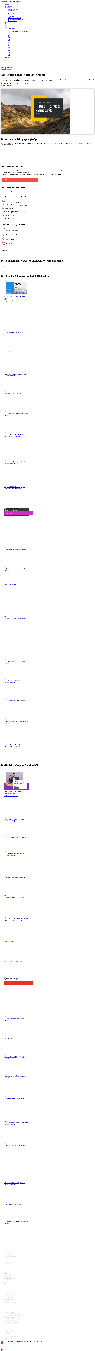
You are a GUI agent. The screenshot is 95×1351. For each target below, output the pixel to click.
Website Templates (13, 9)
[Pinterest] (2, 1350)
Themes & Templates (10, 1288)
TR (9, 49)
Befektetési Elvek (14, 1098)
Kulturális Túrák (14, 877)
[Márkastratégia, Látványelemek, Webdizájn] (16, 790)
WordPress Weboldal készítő (15, 19)
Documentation (8, 1279)
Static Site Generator (10, 1320)
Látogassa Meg (8, 941)
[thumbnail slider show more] (2, 266)
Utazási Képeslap (14, 700)
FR (9, 41)
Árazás (6, 22)
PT (9, 47)
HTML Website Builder (11, 1313)
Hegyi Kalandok (14, 301)
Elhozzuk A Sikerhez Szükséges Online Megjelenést (16, 919)
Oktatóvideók (11, 28)
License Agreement (10, 1256)
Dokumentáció (12, 29)
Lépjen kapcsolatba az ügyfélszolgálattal (18, 31)
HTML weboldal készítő (14, 18)
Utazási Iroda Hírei (15, 549)
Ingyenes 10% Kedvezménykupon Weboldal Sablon (14, 487)
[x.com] (2, 1347)
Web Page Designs (9, 1333)
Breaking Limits (14, 897)
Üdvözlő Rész (8, 644)
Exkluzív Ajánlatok (15, 618)
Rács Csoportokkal (15, 837)
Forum (6, 1281)
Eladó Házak (8, 1039)
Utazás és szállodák (23, 84)
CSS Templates (8, 1297)
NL (9, 39)
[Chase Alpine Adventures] (16, 295)
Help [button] (5, 27)
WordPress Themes (13, 12)
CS (9, 52)
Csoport (31, 84)
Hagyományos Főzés (15, 1145)
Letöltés (6, 4)
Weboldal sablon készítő (10, 143)
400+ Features (8, 1276)
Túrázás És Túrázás (10, 584)
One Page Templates (10, 1302)
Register (6, 61)
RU (9, 51)
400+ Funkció (8, 6)
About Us (7, 1258)
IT (9, 42)
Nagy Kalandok (14, 332)
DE (9, 37)
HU (9, 56)
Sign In (6, 57)
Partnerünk (12, 1204)
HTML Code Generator (11, 1322)
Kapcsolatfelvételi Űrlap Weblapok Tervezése (14, 435)
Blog (5, 25)
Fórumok (6, 24)
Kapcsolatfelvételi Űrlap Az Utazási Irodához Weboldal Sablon (14, 745)
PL (9, 46)
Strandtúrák (13, 393)
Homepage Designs (10, 1336)
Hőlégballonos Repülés (11, 796)
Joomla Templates (13, 13)
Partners (6, 1260)
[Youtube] (2, 1345)
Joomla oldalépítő (12, 21)
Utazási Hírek (8, 352)
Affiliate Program (9, 1278)
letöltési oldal (68, 170)
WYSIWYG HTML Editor (12, 1318)
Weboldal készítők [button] (9, 16)
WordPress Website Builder (12, 1315)
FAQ (5, 1273)
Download (7, 1274)
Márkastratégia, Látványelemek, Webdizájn (13, 792)
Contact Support (9, 1263)
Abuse (6, 1261)
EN (9, 36)
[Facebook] (2, 1342)
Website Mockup (9, 1338)
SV (9, 54)
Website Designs (12, 10)
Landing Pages (8, 1335)
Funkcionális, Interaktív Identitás (14, 820)
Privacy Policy (8, 1255)
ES (9, 44)
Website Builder (9, 1312)
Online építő (10, 191)
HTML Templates (12, 15)
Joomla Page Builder (10, 1317)
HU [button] (5, 34)
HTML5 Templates (10, 1301)
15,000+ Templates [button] (9, 7)
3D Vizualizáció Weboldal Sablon (14, 961)
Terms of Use (8, 1253)
